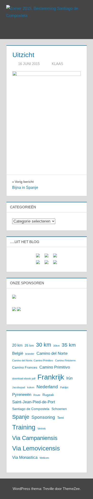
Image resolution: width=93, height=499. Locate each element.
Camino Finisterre (65, 360)
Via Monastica (24, 457)
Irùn (69, 378)
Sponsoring (43, 417)
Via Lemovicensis (36, 448)
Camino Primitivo (54, 367)
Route (36, 395)
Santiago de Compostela (30, 409)
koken (30, 387)
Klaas (57, 64)
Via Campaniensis (34, 438)
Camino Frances (24, 367)
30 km (43, 345)
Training (23, 427)
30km (56, 345)
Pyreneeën (21, 394)
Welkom (44, 457)
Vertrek (41, 428)
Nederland (47, 386)
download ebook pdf (23, 378)
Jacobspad (18, 387)
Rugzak (48, 395)
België (17, 353)
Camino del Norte (51, 353)
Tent (60, 417)
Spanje (20, 417)
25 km (29, 345)
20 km (17, 345)
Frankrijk (50, 377)
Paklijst (64, 387)
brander (29, 353)
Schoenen (59, 409)
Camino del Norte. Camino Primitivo (32, 360)
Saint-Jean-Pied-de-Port (33, 401)
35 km (69, 345)
